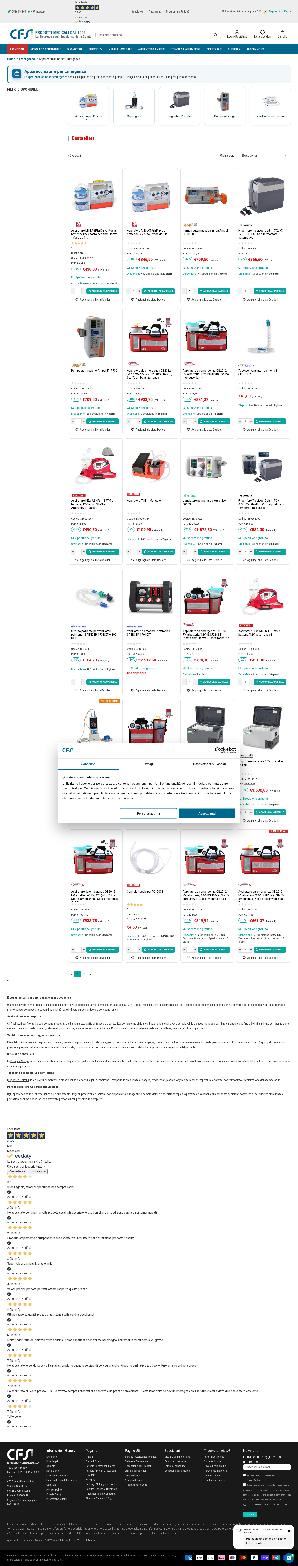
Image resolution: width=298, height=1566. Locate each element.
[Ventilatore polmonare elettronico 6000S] (206, 466)
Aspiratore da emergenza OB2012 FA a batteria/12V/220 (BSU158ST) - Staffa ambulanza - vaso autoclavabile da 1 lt (150, 374)
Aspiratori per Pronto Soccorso (29, 1023)
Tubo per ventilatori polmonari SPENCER (257, 372)
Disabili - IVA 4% (213, 1475)
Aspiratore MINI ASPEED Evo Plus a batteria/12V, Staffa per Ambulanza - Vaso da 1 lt (94, 234)
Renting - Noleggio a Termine (102, 1484)
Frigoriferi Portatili (18, 1080)
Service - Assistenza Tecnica (141, 1456)
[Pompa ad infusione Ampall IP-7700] (94, 336)
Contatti (50, 1465)
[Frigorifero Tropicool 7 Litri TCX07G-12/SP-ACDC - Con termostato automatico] (262, 196)
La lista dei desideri (136, 1470)
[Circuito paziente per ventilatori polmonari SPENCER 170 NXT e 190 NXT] (94, 597)
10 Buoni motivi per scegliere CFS (242, 11)
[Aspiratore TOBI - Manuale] (150, 466)
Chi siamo (52, 1456)
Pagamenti (155, 11)
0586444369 (18, 11)
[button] (282, 34)
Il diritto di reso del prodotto (61, 1480)
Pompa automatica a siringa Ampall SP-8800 (205, 232)
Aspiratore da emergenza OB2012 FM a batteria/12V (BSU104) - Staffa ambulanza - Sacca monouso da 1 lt (206, 895)
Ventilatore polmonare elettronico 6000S (204, 502)
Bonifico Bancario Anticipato (101, 1489)
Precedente (17, 1171)
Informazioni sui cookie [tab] (209, 763)
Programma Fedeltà (177, 11)
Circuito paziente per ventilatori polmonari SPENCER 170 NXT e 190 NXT (93, 634)
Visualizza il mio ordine (177, 1456)
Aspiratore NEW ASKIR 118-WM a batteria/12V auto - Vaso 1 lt (259, 632)
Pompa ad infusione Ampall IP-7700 (94, 370)
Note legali (52, 1461)
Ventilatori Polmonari (20, 1042)
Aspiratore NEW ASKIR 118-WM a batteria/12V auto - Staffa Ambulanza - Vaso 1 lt (92, 504)
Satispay (90, 1479)
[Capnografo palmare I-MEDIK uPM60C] (94, 727)
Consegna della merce (177, 1470)
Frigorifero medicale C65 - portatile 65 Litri (260, 763)
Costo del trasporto (175, 1461)
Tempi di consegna (175, 1465)
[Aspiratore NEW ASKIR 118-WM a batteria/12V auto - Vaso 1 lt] (262, 597)
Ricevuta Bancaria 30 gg (99, 1498)
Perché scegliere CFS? (216, 1470)
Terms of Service (86, 1540)
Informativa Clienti (56, 1498)
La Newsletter (132, 1475)
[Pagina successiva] (90, 974)
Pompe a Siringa (19, 1061)
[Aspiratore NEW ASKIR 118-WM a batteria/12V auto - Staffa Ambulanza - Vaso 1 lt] (94, 466)
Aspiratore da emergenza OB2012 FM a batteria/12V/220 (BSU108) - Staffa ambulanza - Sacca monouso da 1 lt (94, 896)
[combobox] (158, 35)
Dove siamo (53, 1470)
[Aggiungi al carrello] (102, 291)
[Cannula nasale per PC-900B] (150, 857)
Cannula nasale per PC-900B (145, 891)
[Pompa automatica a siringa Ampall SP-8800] (206, 196)
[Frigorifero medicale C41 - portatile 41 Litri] (206, 727)
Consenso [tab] (88, 763)
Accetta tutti (207, 813)
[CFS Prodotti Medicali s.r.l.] (50, 34)
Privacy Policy (54, 1489)
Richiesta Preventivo (136, 1461)
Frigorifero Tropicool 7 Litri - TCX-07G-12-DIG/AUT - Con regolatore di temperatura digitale (261, 504)
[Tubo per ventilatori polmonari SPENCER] (262, 336)
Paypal (89, 1456)
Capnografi (265, 1042)
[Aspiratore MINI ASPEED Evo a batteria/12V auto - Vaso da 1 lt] (150, 196)
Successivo (37, 1171)
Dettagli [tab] (149, 763)
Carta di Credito (94, 1461)
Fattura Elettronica (214, 1456)
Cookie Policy (53, 1494)
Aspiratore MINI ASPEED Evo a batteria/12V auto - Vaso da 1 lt (147, 232)
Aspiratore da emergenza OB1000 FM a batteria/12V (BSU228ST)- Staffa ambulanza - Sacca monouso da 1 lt (206, 635)
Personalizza (146, 813)
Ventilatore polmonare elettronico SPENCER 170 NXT (148, 632)
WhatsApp (38, 11)
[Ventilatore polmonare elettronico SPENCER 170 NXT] (150, 597)
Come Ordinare (212, 1461)
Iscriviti (250, 1514)
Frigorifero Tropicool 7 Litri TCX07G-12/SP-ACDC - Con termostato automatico (261, 234)
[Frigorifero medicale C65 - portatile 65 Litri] (262, 727)
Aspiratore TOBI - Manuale (144, 500)
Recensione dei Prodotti (138, 1465)
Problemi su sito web (215, 1480)
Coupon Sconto (133, 1480)
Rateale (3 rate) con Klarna (100, 1465)
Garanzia (51, 1484)
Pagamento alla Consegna (101, 1493)
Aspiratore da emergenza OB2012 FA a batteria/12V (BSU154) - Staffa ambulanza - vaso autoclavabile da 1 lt (261, 896)
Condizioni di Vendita (58, 1475)
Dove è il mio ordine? (215, 1465)
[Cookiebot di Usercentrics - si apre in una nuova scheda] (218, 750)
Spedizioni (137, 11)
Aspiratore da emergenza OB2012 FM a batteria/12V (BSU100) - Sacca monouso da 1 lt (206, 374)
